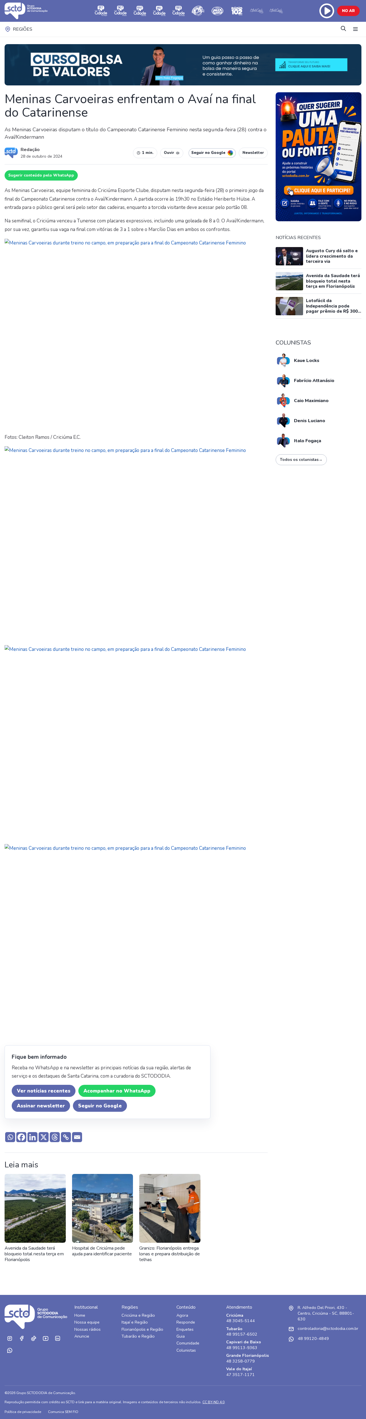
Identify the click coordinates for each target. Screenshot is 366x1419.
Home (79, 1315)
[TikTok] (33, 1339)
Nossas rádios (87, 1329)
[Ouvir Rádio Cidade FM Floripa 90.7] (120, 11)
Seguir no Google (100, 1106)
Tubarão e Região (138, 1336)
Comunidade (187, 1343)
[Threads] (55, 1137)
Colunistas (186, 1350)
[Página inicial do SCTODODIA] (32, 11)
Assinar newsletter (41, 1106)
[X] (44, 1137)
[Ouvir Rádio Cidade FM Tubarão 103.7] (140, 11)
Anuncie (81, 1336)
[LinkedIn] (57, 1339)
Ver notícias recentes (43, 1091)
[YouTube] (45, 1339)
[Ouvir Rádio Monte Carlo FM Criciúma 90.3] (276, 11)
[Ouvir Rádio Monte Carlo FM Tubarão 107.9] (256, 11)
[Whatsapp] (10, 1137)
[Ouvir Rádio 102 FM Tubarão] (237, 11)
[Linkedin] (32, 1137)
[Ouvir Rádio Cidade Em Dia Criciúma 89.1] (159, 11)
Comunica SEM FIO (63, 1411)
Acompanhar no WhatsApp (116, 1091)
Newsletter (253, 152)
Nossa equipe (87, 1322)
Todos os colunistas (301, 459)
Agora (182, 1315)
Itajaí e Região (135, 1322)
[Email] (77, 1137)
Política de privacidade (23, 1411)
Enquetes (185, 1329)
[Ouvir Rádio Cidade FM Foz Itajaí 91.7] (101, 11)
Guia (180, 1336)
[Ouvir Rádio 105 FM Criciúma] (198, 11)
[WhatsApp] (9, 1351)
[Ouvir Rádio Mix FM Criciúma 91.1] (217, 11)
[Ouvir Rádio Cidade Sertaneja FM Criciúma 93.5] (178, 11)
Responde (185, 1322)
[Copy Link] (66, 1137)
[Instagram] (9, 1339)
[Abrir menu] (355, 29)
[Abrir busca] (343, 29)
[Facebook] (21, 1137)
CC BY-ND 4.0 (213, 1402)
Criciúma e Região (138, 1315)
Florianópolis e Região (142, 1329)
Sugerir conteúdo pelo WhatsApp (41, 175)
